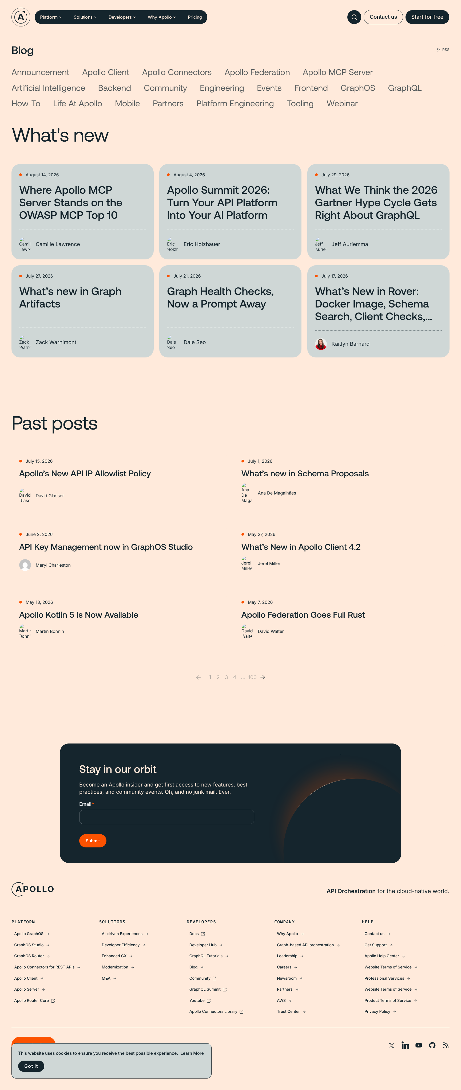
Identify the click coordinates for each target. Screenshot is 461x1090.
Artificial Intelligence (48, 88)
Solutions (83, 17)
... (243, 677)
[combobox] (354, 17)
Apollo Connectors (177, 72)
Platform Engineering (235, 103)
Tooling (300, 103)
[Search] (354, 17)
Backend (114, 88)
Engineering (222, 88)
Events (269, 88)
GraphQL (405, 88)
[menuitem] (55, 934)
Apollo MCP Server (338, 72)
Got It (31, 1066)
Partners (168, 103)
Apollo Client (105, 72)
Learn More (192, 1053)
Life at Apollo (77, 103)
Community (165, 88)
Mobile (127, 103)
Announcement (40, 72)
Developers (120, 17)
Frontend (311, 88)
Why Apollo (160, 17)
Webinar (342, 103)
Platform (49, 17)
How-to (25, 103)
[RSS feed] (446, 1045)
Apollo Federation (257, 72)
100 (251, 677)
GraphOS (358, 88)
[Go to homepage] (20, 17)
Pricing (195, 17)
